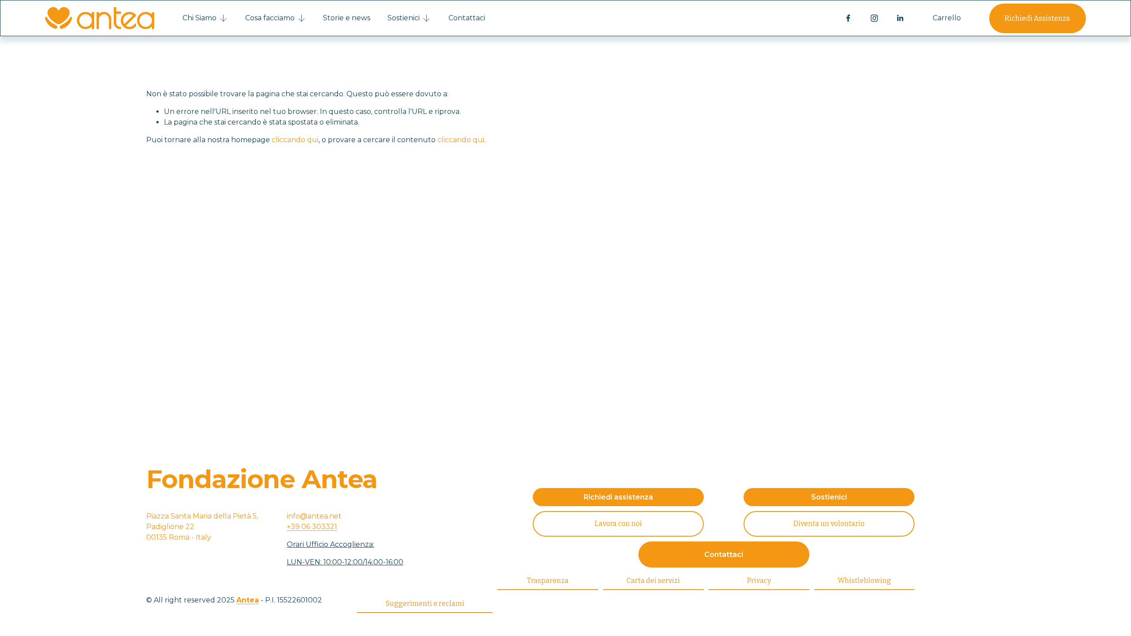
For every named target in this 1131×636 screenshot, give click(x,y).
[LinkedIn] (900, 18)
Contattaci (466, 18)
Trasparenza (548, 580)
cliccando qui (295, 140)
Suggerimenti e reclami (425, 603)
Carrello (947, 18)
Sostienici (829, 497)
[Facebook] (848, 18)
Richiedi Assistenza (1037, 18)
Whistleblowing (864, 580)
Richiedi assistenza (618, 497)
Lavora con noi (618, 523)
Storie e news (346, 18)
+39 (312, 526)
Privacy (759, 580)
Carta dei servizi (653, 580)
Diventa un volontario (829, 523)
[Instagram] (874, 18)
